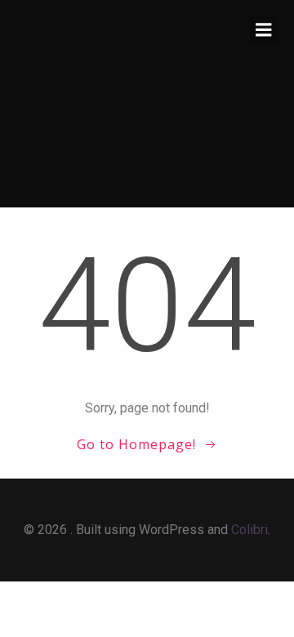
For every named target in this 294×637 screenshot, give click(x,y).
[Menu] (264, 30)
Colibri (249, 529)
